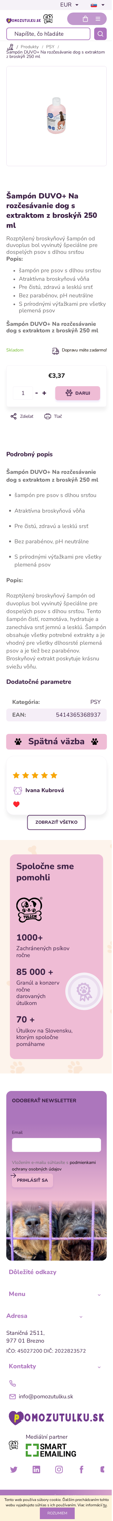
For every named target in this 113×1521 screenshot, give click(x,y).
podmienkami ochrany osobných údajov (54, 1166)
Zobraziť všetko (56, 822)
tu (105, 1505)
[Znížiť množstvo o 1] (36, 393)
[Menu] (98, 19)
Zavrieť (56, 425)
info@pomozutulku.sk (46, 1396)
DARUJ (82, 393)
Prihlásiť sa (32, 1180)
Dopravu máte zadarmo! (84, 350)
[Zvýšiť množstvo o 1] (44, 393)
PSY (95, 702)
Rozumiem (57, 1513)
